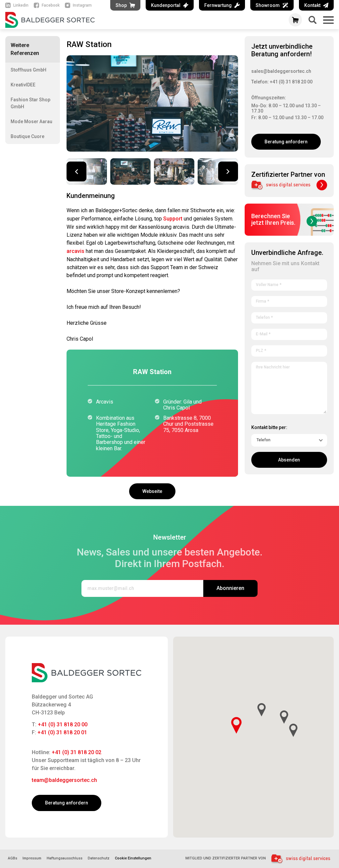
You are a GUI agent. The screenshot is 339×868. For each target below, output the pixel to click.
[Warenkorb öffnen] (295, 19)
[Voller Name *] (289, 284)
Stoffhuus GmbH (28, 69)
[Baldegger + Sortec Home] (142, 20)
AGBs (12, 858)
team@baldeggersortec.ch (64, 780)
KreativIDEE (23, 84)
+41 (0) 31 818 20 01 (62, 732)
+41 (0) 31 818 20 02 (76, 752)
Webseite (152, 491)
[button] (228, 171)
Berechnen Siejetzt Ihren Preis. (273, 219)
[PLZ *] (289, 350)
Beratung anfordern (286, 141)
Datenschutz (99, 858)
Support (172, 219)
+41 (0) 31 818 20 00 (62, 724)
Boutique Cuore (27, 136)
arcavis (75, 251)
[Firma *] (289, 300)
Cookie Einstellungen (133, 858)
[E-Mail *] (289, 333)
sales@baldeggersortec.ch (281, 71)
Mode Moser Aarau (31, 121)
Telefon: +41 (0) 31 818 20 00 (282, 81)
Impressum (32, 858)
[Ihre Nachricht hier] (289, 386)
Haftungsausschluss (64, 858)
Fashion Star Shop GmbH (30, 103)
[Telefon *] (289, 316)
